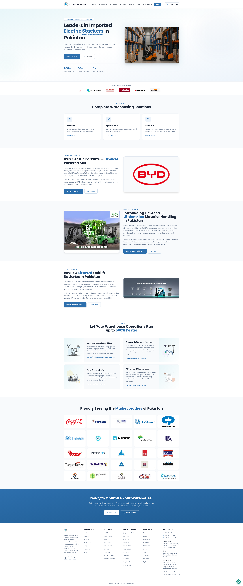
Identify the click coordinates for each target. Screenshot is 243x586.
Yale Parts (126, 555)
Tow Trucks (107, 542)
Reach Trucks (108, 536)
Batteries (113, 4)
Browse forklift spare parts (96, 384)
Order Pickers (108, 546)
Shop (158, 4)
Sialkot (145, 552)
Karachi (145, 536)
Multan (145, 549)
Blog (138, 4)
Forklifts (106, 533)
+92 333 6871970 (130, 513)
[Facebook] (70, 558)
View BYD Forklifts (72, 191)
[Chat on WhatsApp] (238, 581)
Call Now (89, 56)
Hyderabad (146, 562)
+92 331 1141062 (170, 538)
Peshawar (146, 559)
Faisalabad (146, 546)
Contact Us (147, 4)
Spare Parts (87, 542)
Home (94, 4)
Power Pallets (108, 539)
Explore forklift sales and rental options (100, 357)
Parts (131, 4)
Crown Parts (127, 546)
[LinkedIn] (65, 558)
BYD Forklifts (127, 565)
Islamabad (146, 539)
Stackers (106, 549)
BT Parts (126, 552)
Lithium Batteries (109, 555)
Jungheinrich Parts (128, 533)
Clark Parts (126, 539)
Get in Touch (70, 56)
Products (103, 4)
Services (123, 4)
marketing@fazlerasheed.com (171, 574)
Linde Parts (126, 542)
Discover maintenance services (136, 385)
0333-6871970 (173, 4)
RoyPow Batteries (129, 562)
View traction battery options (136, 358)
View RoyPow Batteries (74, 305)
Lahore (145, 533)
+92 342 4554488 (170, 535)
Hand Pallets (107, 552)
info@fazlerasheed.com (170, 572)
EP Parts (126, 559)
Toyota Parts (127, 549)
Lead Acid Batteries (110, 559)
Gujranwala (146, 555)
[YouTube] (74, 558)
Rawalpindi (146, 542)
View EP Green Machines (134, 251)
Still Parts (126, 536)
